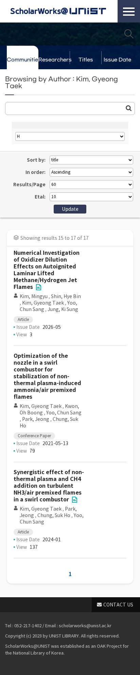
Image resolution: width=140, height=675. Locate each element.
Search (129, 34)
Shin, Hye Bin (66, 296)
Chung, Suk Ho (53, 515)
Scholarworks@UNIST (58, 11)
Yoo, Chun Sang (64, 413)
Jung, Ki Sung (63, 309)
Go (129, 108)
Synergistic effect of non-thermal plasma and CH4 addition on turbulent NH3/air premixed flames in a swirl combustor (49, 486)
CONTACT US (118, 605)
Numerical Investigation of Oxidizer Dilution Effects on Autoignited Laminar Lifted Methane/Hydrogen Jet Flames (47, 270)
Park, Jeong (35, 419)
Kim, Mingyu (34, 296)
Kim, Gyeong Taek (43, 303)
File (38, 287)
